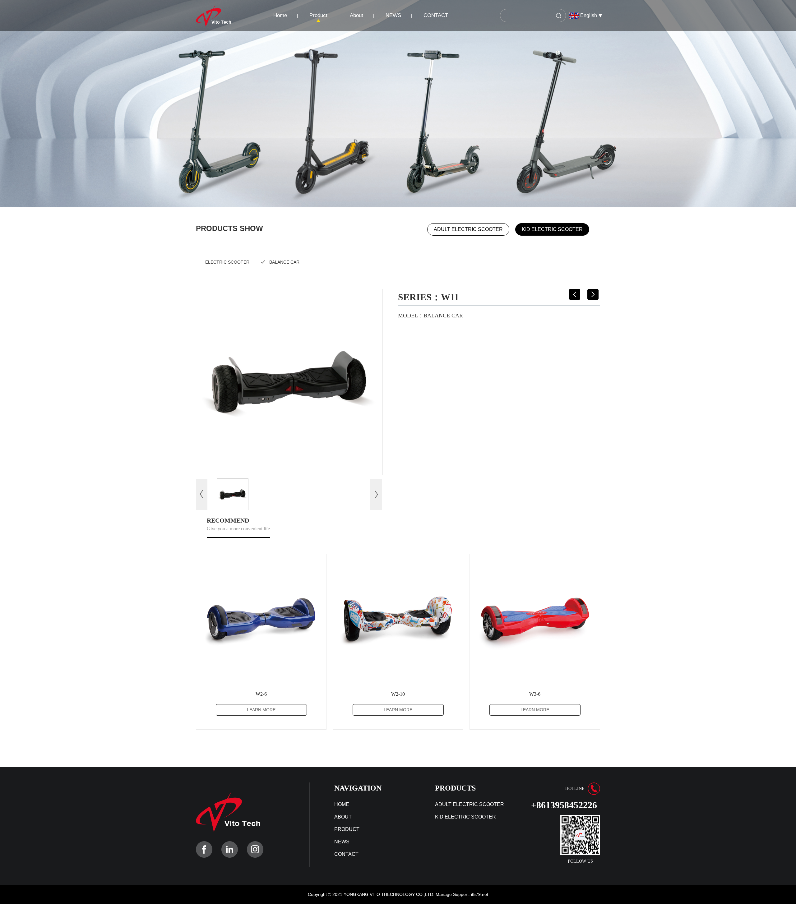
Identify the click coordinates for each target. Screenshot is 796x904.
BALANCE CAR (284, 262)
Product (318, 15)
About (356, 15)
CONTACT (435, 15)
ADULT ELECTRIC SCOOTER (468, 229)
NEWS (393, 15)
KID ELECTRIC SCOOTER (552, 229)
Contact (346, 854)
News (341, 841)
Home (280, 15)
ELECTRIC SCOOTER (227, 262)
